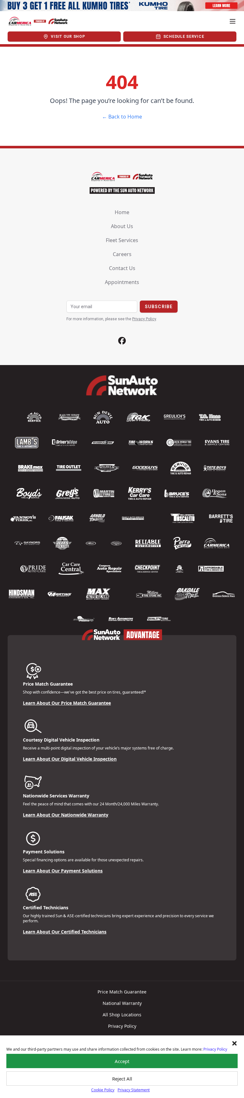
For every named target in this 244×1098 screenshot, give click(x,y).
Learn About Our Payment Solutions (63, 871)
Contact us (122, 268)
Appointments (122, 282)
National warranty (122, 1003)
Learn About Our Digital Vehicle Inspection (70, 759)
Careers (122, 254)
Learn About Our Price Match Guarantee (67, 703)
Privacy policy (122, 1026)
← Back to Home (122, 116)
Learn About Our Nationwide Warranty (65, 815)
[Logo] (38, 21)
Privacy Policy (215, 1049)
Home (122, 212)
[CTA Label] (122, 5)
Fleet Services (122, 240)
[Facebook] (122, 341)
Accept (122, 1061)
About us (122, 226)
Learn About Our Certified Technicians (64, 932)
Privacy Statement (134, 1090)
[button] (234, 1043)
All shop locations (122, 1015)
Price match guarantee (122, 992)
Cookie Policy (102, 1090)
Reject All (122, 1078)
